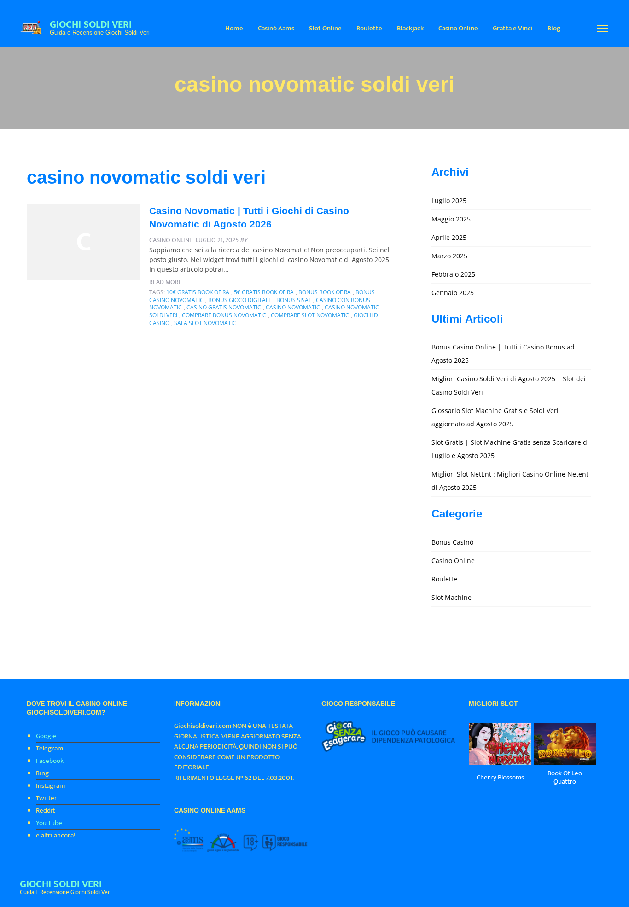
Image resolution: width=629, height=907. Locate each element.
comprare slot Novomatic (310, 315)
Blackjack (410, 28)
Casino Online (458, 28)
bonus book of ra (324, 292)
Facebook (50, 761)
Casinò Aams (276, 28)
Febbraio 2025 (453, 274)
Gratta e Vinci (513, 28)
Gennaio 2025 (452, 292)
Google (46, 736)
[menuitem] (234, 28)
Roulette (369, 28)
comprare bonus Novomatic (224, 315)
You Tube (49, 823)
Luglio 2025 (448, 200)
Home (234, 28)
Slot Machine (451, 597)
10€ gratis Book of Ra (197, 292)
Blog (553, 28)
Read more (165, 282)
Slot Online (325, 28)
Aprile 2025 (448, 237)
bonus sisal (293, 300)
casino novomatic (293, 307)
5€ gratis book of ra (264, 292)
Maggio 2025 (451, 219)
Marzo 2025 (449, 255)
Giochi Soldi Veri (91, 24)
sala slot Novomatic (205, 323)
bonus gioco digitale (240, 300)
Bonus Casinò (452, 542)
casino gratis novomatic (223, 307)
